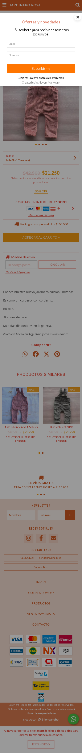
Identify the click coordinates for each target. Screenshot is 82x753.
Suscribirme (41, 68)
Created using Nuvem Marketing (41, 82)
